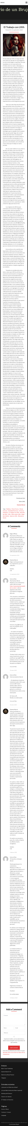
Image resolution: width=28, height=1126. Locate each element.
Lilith (9, 514)
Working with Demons (6, 1093)
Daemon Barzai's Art (6, 1071)
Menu (3, 2)
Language (3, 1115)
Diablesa (8, 509)
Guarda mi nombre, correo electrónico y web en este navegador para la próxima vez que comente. (14, 1040)
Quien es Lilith (13, 516)
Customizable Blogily (14, 1124)
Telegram (3, 1078)
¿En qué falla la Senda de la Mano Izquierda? (11, 1090)
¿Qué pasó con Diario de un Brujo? (9, 1087)
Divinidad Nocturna (13, 510)
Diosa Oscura (15, 509)
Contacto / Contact (6, 1112)
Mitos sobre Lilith (16, 514)
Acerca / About (5, 1109)
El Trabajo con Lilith (14, 512)
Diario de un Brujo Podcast (7, 1074)
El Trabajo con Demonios (7, 1099)
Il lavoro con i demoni (6, 1096)
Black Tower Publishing (7, 1068)
